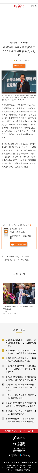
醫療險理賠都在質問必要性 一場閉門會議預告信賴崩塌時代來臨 (21, 359)
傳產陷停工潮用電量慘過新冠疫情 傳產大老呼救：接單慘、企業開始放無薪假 (21, 387)
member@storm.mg (24, 465)
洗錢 (27, 256)
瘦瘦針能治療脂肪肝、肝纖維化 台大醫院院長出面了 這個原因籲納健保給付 (21, 342)
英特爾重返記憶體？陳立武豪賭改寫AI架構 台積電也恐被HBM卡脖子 (21, 404)
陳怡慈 (5, 311)
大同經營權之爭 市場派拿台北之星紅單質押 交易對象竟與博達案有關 (21, 352)
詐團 (21, 256)
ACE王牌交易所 (11, 256)
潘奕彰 (16, 259)
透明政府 (8, 259)
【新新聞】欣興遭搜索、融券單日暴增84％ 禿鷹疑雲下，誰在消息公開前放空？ (21, 369)
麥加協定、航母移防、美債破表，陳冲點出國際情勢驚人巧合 (21, 412)
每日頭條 (25, 259)
